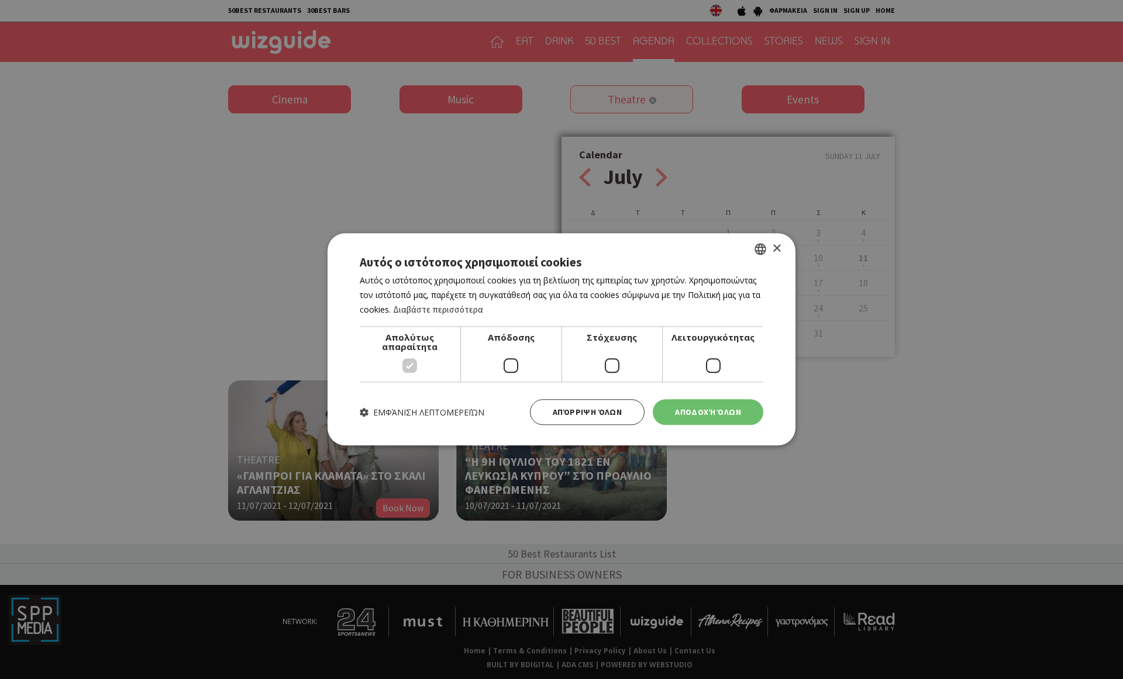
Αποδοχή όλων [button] (708, 412)
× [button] (776, 248)
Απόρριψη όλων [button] (587, 412)
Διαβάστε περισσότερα (438, 309)
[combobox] (760, 249)
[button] (422, 412)
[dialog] (561, 339)
